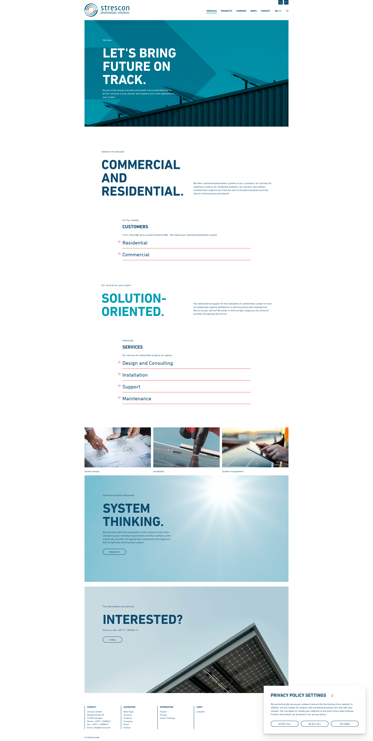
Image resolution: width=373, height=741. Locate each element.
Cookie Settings (167, 718)
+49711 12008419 (100, 724)
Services (211, 10)
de (280, 10)
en (276, 10)
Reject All (314, 724)
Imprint (163, 711)
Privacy (163, 715)
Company (241, 10)
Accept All (284, 724)
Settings (345, 724)
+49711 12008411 (102, 721)
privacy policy (319, 714)
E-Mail (112, 639)
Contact (265, 10)
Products (226, 10)
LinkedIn (200, 711)
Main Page (128, 711)
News (253, 10)
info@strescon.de (102, 727)
